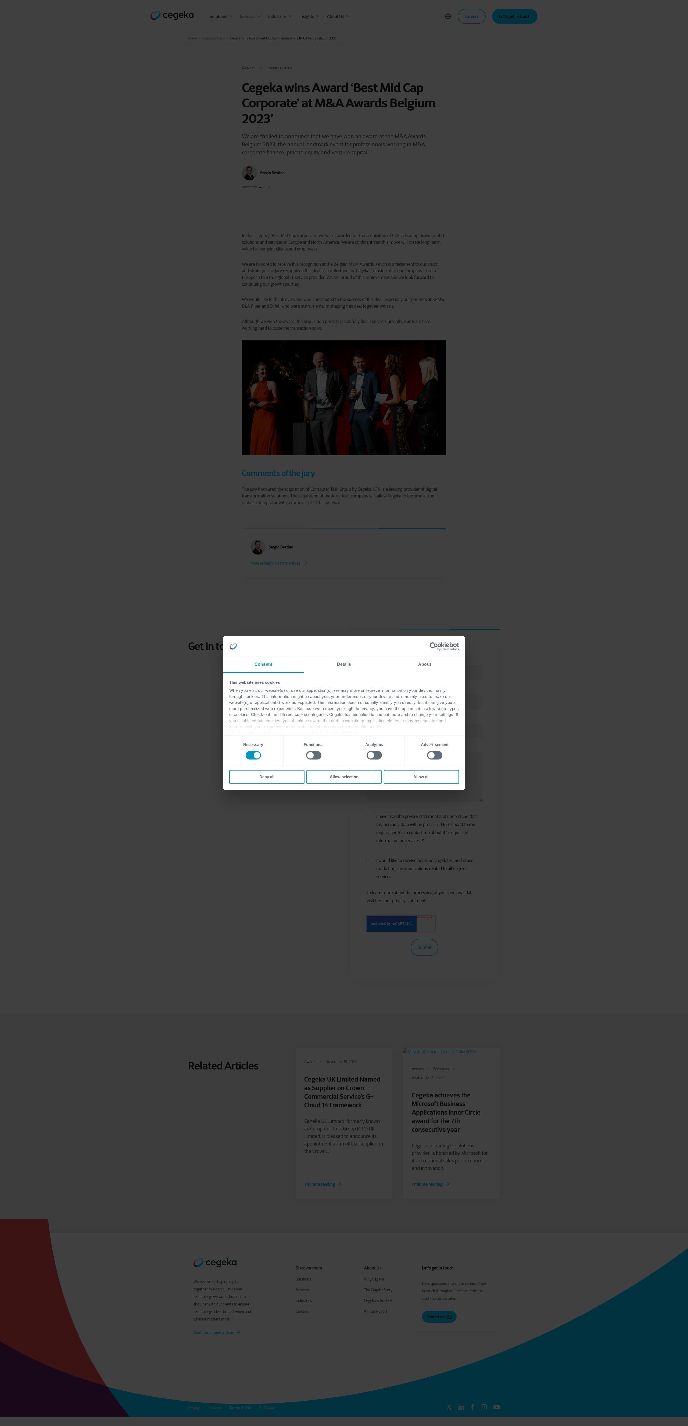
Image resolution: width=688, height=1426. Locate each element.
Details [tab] (344, 664)
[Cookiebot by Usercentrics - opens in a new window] (435, 646)
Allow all (421, 776)
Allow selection (344, 776)
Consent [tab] (263, 664)
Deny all (266, 776)
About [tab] (424, 664)
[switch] (313, 755)
